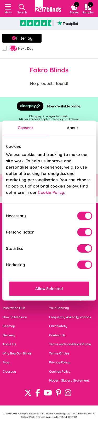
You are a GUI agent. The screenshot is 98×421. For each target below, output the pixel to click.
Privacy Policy (59, 362)
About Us (9, 344)
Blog (6, 362)
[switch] (84, 232)
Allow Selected (49, 288)
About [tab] (72, 127)
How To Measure (15, 317)
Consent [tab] (25, 127)
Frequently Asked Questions (70, 317)
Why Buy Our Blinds (17, 353)
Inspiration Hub (14, 308)
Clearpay (9, 371)
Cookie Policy (51, 192)
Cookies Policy (59, 371)
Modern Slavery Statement (69, 380)
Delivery (9, 335)
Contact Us (57, 335)
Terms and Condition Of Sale (70, 344)
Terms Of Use (59, 353)
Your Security (59, 308)
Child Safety (58, 326)
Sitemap (9, 326)
